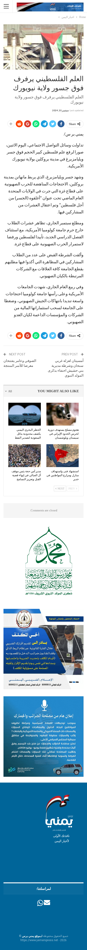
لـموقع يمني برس (32, 936)
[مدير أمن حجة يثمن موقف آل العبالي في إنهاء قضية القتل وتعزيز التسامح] (24, 455)
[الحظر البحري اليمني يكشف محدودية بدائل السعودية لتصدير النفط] (24, 414)
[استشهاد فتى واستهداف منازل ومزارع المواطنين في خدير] (62, 455)
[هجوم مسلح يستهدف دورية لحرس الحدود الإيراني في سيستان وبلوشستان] (62, 414)
